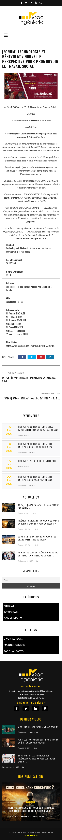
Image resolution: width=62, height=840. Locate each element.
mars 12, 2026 (26, 545)
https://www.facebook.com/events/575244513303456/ (30, 346)
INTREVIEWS (11, 612)
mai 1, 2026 (25, 513)
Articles (30, 802)
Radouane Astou (14, 651)
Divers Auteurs (13, 638)
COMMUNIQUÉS (13, 618)
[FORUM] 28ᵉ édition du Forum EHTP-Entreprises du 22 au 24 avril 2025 (35, 478)
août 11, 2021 (25, 748)
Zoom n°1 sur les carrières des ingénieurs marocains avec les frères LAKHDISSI (36, 758)
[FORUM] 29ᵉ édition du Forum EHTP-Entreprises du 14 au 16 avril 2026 (35, 445)
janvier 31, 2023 (26, 732)
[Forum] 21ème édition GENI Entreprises (37, 460)
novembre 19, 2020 (11, 767)
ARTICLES (9, 605)
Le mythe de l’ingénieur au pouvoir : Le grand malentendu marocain (37, 538)
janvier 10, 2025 (26, 561)
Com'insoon (31, 835)
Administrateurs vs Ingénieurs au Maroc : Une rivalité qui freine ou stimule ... (38, 554)
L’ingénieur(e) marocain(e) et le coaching (38, 726)
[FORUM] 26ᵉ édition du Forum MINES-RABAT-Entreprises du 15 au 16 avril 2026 (38, 428)
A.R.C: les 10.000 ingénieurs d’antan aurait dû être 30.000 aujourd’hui (39, 741)
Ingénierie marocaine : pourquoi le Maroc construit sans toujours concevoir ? (38, 522)
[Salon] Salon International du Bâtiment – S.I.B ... (32, 398)
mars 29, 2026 (26, 529)
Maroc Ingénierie (14, 644)
